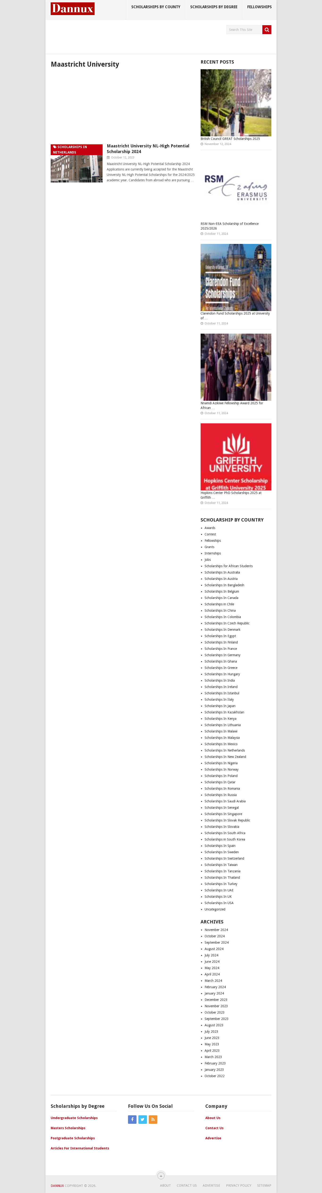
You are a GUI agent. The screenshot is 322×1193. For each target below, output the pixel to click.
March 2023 (213, 1057)
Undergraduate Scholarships (74, 1118)
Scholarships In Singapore (223, 814)
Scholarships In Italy (219, 699)
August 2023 (214, 1025)
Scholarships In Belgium (222, 591)
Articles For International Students (80, 1148)
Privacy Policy (238, 1185)
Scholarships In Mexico (221, 744)
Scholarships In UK (218, 896)
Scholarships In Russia (221, 795)
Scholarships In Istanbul (222, 693)
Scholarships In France (221, 649)
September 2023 (217, 1019)
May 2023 (212, 1044)
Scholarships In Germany (222, 655)
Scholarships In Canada (221, 598)
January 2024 (214, 993)
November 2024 (216, 930)
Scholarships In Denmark (222, 629)
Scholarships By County (155, 7)
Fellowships (259, 7)
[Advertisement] (136, 35)
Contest (210, 534)
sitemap (264, 1185)
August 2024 (214, 949)
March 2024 (213, 981)
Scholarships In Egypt (220, 636)
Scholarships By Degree (213, 7)
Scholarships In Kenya (220, 718)
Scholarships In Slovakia (222, 827)
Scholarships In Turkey (221, 884)
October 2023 (215, 1012)
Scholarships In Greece (221, 668)
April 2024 (212, 974)
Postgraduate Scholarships (73, 1138)
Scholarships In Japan (220, 706)
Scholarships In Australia (222, 572)
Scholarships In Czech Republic (227, 623)
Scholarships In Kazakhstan (224, 712)
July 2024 (211, 955)
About (165, 1185)
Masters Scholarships (68, 1128)
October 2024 (215, 936)
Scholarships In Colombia (223, 617)
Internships (213, 553)
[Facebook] (132, 1119)
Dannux (57, 1186)
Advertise (213, 1138)
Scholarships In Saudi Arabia (225, 801)
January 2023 (214, 1070)
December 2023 (216, 1000)
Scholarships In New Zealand (225, 757)
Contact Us (214, 1128)
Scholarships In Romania (222, 788)
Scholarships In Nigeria (221, 763)
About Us (212, 1118)
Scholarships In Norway (222, 769)
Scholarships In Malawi (221, 731)
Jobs (208, 560)
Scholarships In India (220, 680)
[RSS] (153, 1119)
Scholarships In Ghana (221, 661)
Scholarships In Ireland (221, 687)
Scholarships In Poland (221, 776)
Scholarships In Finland (221, 642)
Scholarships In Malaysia (222, 738)
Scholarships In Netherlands (225, 750)
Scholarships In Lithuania (223, 725)
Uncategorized (215, 909)
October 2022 (215, 1076)
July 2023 (211, 1031)
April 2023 (212, 1050)
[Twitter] (142, 1119)
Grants (209, 547)
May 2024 (212, 968)
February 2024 (215, 987)
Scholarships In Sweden (222, 852)
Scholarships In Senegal (222, 807)
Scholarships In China (220, 610)
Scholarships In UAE (219, 890)
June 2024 (212, 961)
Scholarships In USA (219, 903)
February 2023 (215, 1063)
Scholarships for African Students (229, 566)
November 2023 (216, 1006)
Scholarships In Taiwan (221, 865)
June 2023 (212, 1038)
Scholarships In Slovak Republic (227, 820)
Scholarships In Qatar (220, 782)
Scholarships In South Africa (225, 833)
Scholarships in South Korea (225, 839)
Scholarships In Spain (220, 846)
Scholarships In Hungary (222, 674)
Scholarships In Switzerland (224, 858)
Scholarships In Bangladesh (224, 585)
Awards (210, 528)
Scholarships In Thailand (222, 877)
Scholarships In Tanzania (222, 871)
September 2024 (217, 942)
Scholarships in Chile (219, 604)
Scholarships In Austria (221, 579)
